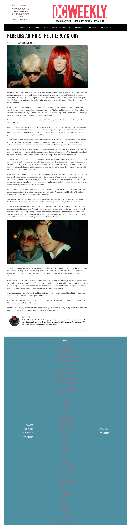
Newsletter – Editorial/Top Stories (67, 470)
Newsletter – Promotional (66, 488)
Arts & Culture (58, 27)
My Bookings (67, 408)
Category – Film (65, 427)
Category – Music (65, 434)
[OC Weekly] (19, 5)
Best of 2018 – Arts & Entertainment (67, 358)
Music (46, 27)
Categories (66, 401)
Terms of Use (28, 432)
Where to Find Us (65, 521)
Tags (66, 412)
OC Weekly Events (65, 492)
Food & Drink (34, 27)
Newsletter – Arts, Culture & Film (66, 466)
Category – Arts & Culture (65, 420)
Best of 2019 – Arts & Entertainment (67, 379)
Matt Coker (11, 42)
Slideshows (92, 27)
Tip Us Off (65, 514)
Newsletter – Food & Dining (67, 480)
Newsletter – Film (66, 477)
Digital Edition (105, 27)
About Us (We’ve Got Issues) (65, 344)
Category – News (65, 438)
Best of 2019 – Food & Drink (67, 386)
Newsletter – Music (66, 484)
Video (65, 517)
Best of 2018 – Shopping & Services (66, 368)
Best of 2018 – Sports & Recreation (66, 372)
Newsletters (65, 463)
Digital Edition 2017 (66, 451)
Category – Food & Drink (65, 430)
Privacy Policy (27, 437)
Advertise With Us (65, 347)
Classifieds (65, 441)
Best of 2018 (65, 355)
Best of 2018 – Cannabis (67, 361)
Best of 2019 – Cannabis (67, 383)
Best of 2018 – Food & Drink (67, 365)
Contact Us (28, 429)
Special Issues (65, 503)
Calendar (65, 398)
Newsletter (65, 459)
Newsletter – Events (66, 473)
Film (70, 27)
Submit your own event (65, 506)
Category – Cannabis (65, 423)
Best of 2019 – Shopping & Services (66, 390)
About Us (29, 424)
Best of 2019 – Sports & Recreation (66, 394)
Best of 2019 (65, 376)
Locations (67, 404)
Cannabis (78, 27)
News (22, 27)
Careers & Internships (65, 416)
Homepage (65, 456)
